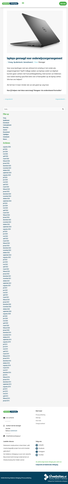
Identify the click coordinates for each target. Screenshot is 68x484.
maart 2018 (6, 368)
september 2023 (7, 227)
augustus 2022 (7, 257)
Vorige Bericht (8, 99)
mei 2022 (5, 264)
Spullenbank (18, 62)
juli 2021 (5, 288)
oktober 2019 (6, 337)
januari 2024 (6, 217)
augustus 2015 (7, 386)
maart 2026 (6, 158)
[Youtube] (37, 455)
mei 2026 (5, 154)
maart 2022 (6, 269)
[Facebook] (37, 448)
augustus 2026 (7, 147)
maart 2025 (6, 187)
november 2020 (7, 306)
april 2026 (5, 156)
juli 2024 (5, 203)
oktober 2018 (6, 363)
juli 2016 (5, 375)
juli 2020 (5, 316)
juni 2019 (5, 346)
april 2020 (5, 323)
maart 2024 (6, 213)
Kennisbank (6, 123)
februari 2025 (6, 189)
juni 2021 (5, 290)
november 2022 (7, 250)
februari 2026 (6, 161)
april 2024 (5, 210)
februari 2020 (6, 328)
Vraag (10, 62)
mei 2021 (5, 292)
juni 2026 (5, 151)
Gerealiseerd (28, 62)
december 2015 (7, 382)
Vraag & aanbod (40, 423)
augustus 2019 (7, 342)
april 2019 (5, 351)
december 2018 (7, 361)
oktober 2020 (6, 309)
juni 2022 (5, 262)
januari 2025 (6, 191)
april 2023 (5, 238)
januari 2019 (6, 358)
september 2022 (7, 255)
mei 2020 (5, 321)
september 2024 (7, 201)
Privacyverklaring (40, 415)
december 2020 (7, 304)
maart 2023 (6, 241)
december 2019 (7, 332)
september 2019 (7, 339)
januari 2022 (6, 274)
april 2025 (5, 184)
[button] (23, 3)
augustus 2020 (7, 314)
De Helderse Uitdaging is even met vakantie (17, 454)
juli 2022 (5, 260)
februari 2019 (6, 356)
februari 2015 (6, 398)
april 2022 (5, 267)
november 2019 (7, 335)
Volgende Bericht (60, 99)
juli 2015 (5, 389)
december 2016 (7, 372)
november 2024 (7, 196)
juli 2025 (5, 177)
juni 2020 (5, 318)
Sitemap (38, 417)
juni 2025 (5, 180)
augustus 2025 (7, 175)
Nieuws (5, 139)
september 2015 (7, 384)
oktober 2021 (6, 281)
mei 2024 (5, 208)
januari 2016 (6, 379)
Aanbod (5, 130)
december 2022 (7, 248)
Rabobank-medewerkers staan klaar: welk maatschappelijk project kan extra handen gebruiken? (16, 448)
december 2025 (7, 166)
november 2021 (7, 278)
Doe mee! (38, 420)
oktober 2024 (6, 198)
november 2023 (7, 222)
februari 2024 (6, 215)
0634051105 (14, 431)
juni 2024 (5, 205)
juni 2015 (5, 391)
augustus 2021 (7, 285)
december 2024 (7, 194)
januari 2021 (6, 302)
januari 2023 (6, 245)
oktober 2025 (6, 170)
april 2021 (5, 295)
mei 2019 (5, 349)
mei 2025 (5, 182)
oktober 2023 (6, 224)
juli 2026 (5, 149)
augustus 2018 (7, 365)
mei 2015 (5, 393)
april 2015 (5, 396)
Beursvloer (5, 127)
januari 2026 (6, 163)
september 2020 (7, 311)
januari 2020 (6, 330)
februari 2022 (6, 271)
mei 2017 (5, 370)
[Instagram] (37, 452)
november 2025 (7, 168)
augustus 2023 (7, 229)
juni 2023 (5, 234)
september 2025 (7, 173)
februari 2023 (6, 243)
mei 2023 (5, 236)
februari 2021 (6, 299)
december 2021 (7, 276)
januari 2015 (6, 401)
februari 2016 (6, 377)
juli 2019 (5, 344)
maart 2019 (6, 354)
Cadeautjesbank (7, 125)
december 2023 (7, 220)
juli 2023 (5, 231)
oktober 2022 (6, 252)
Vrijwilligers (6, 134)
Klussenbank (6, 132)
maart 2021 (6, 297)
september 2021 (7, 283)
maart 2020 (6, 325)
